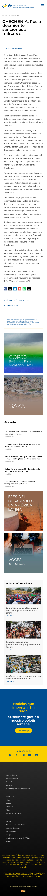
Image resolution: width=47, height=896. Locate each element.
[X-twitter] (17, 755)
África (8, 821)
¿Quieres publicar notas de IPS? (18, 789)
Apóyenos (9, 785)
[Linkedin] (37, 755)
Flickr (8, 810)
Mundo (8, 841)
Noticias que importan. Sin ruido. (23, 707)
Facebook (9, 807)
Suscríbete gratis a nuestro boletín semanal (23, 720)
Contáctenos (10, 782)
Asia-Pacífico (11, 831)
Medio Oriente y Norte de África (18, 838)
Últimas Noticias (22, 300)
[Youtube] (30, 755)
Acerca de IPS (11, 775)
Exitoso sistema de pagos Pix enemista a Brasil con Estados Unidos (22, 445)
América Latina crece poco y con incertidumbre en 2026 (23, 677)
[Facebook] (10, 755)
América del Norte (13, 828)
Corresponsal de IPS (13, 48)
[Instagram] (23, 755)
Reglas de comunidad (14, 813)
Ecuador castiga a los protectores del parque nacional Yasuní (23, 644)
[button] (5, 288)
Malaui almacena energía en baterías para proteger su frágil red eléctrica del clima (23, 458)
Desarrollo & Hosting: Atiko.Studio (23, 886)
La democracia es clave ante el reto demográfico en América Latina (22, 610)
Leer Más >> (8, 437)
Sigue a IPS (10, 797)
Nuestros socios (12, 778)
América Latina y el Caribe (16, 825)
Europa (8, 835)
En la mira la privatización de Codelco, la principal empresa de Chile (22, 470)
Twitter (8, 803)
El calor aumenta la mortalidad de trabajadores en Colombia (19, 482)
